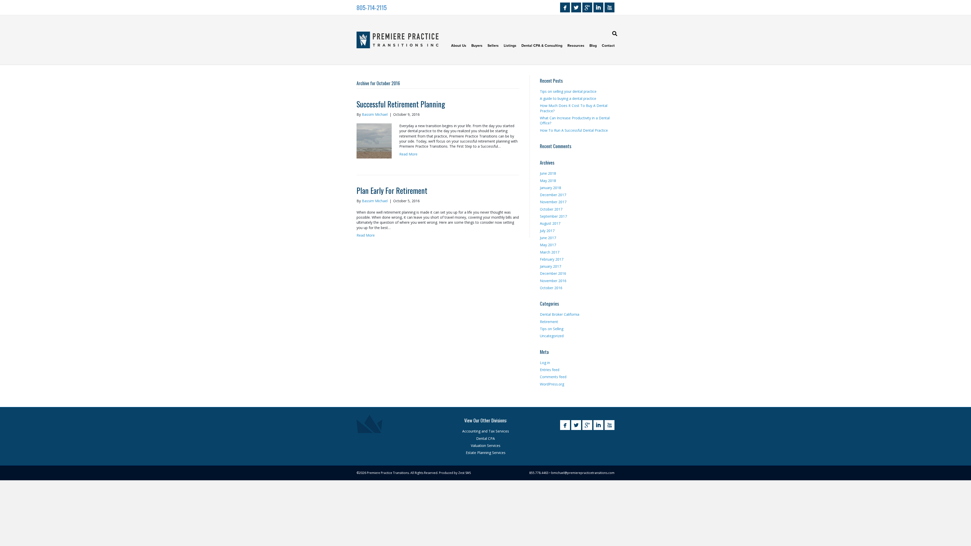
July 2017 (547, 230)
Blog (593, 45)
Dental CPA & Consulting (541, 45)
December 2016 (553, 273)
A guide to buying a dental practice (568, 98)
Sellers (493, 45)
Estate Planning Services (485, 452)
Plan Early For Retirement (392, 190)
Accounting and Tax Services (485, 431)
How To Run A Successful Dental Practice (574, 130)
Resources (575, 45)
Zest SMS (464, 473)
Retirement (549, 321)
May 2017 (548, 244)
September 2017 (553, 216)
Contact (608, 45)
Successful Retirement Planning (401, 104)
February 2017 (551, 259)
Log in (545, 362)
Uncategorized (552, 335)
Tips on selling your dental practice (568, 91)
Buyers (476, 45)
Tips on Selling (551, 328)
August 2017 (550, 223)
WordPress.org (552, 384)
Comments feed (553, 376)
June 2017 (548, 237)
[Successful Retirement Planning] (374, 140)
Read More (408, 154)
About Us (458, 45)
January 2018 (550, 187)
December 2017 (553, 194)
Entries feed (549, 369)
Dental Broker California (559, 314)
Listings (510, 45)
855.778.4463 (538, 473)
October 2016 (551, 287)
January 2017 (550, 266)
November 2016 (553, 280)
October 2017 (551, 209)
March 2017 (549, 252)
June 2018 (548, 173)
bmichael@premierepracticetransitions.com (582, 473)
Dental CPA (485, 438)
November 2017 (553, 201)
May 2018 (548, 180)
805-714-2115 (372, 7)
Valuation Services (485, 445)
